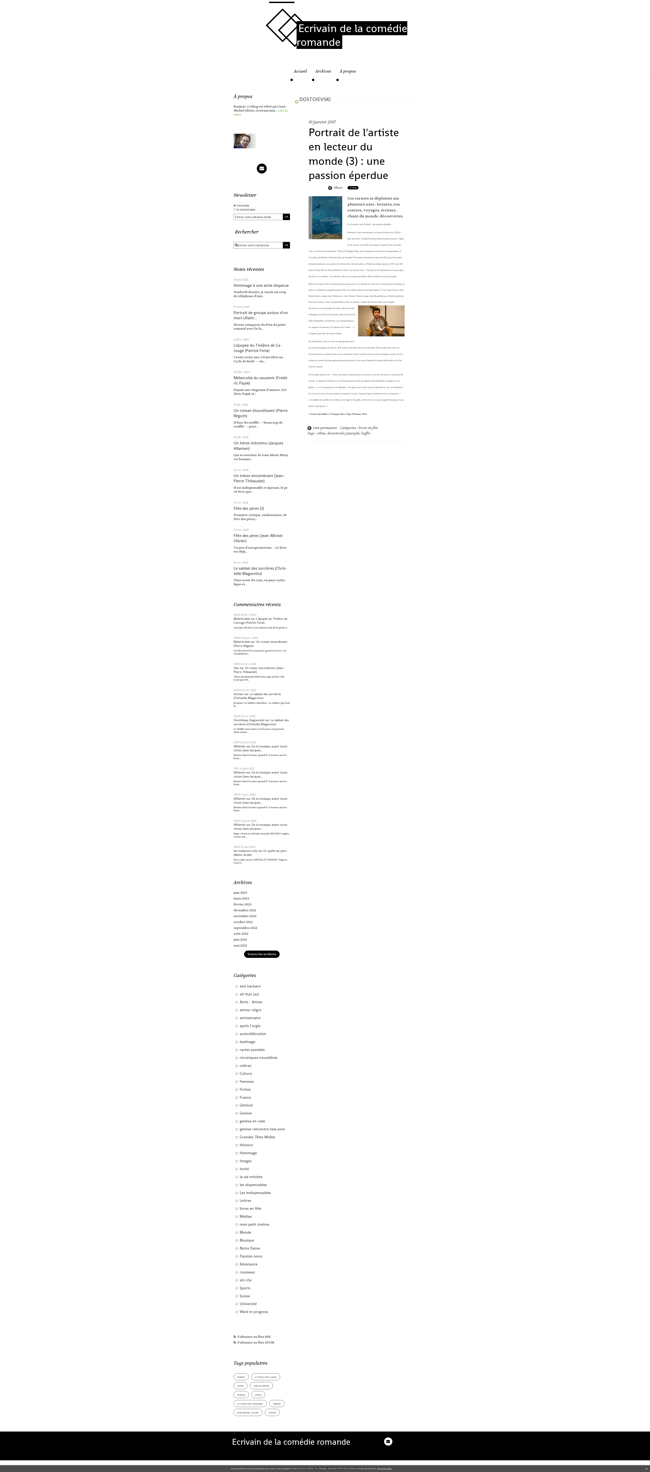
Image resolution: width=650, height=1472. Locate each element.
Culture (246, 1073)
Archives (323, 71)
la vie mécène (251, 1176)
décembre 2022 (245, 910)
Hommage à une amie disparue (261, 285)
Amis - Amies (251, 1002)
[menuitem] (300, 73)
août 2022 (241, 934)
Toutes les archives (261, 954)
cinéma (277, 1403)
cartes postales (252, 1049)
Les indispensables (255, 1192)
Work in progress (254, 1311)
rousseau (247, 1272)
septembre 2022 (245, 928)
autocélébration (253, 1033)
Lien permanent (324, 428)
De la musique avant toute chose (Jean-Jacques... (260, 748)
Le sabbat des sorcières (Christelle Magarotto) (260, 571)
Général (246, 1105)
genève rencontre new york (262, 1129)
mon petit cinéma (254, 1224)
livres (258, 1394)
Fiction (245, 1089)
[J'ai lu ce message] (646, 1468)
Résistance (248, 1264)
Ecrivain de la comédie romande (352, 35)
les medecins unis (245, 851)
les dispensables (253, 1184)
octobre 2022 (243, 922)
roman (241, 1394)
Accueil (300, 71)
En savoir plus (384, 1468)
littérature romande (250, 1403)
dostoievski (335, 433)
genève (241, 1377)
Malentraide (242, 619)
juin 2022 (240, 940)
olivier (272, 1412)
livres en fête (250, 1208)
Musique (247, 1240)
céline (321, 433)
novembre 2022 (245, 916)
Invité (244, 1168)
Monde (245, 1232)
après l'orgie (250, 1025)
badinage (247, 1041)
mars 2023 (241, 898)
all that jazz (249, 994)
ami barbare (250, 986)
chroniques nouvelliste (258, 1057)
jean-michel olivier (248, 1412)
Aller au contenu (17, 6)
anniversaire (250, 1017)
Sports (245, 1288)
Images (246, 1160)
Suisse (245, 1296)
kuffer (366, 433)
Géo (236, 668)
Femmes (247, 1081)
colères (245, 1065)
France (245, 1097)
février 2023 (243, 904)
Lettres (245, 1200)
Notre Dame (250, 1248)
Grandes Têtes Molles (257, 1137)
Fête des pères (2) (249, 508)
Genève (246, 1113)
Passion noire (251, 1256)
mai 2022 (240, 946)
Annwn (239, 694)
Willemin (240, 746)
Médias (246, 1216)
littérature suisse (266, 1377)
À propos (348, 71)
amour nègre (250, 1009)
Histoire (246, 1145)
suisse (240, 1386)
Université (248, 1303)
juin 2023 (240, 893)
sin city (246, 1280)
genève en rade (252, 1121)
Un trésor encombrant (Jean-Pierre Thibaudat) (259, 478)
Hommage (248, 1153)
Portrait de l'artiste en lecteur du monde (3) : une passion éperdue (354, 153)
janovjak (353, 433)
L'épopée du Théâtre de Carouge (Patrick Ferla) (258, 348)
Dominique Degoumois (249, 720)
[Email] (262, 169)
